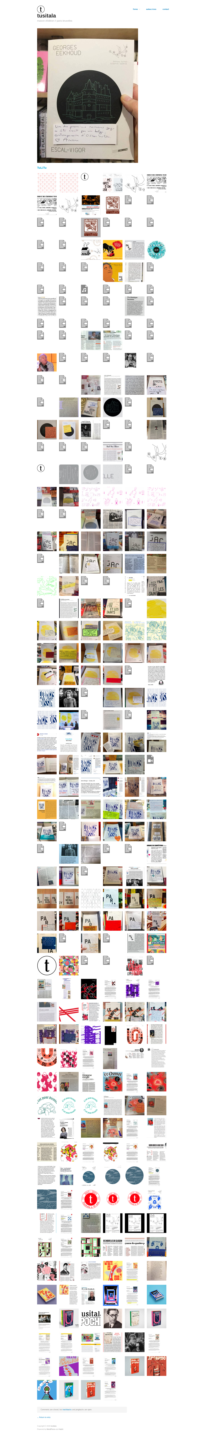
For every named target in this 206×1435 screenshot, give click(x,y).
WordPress (51, 1429)
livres (135, 9)
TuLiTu (42, 167)
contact (166, 9)
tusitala (46, 16)
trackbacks (67, 1410)
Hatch (61, 1429)
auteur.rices (151, 9)
